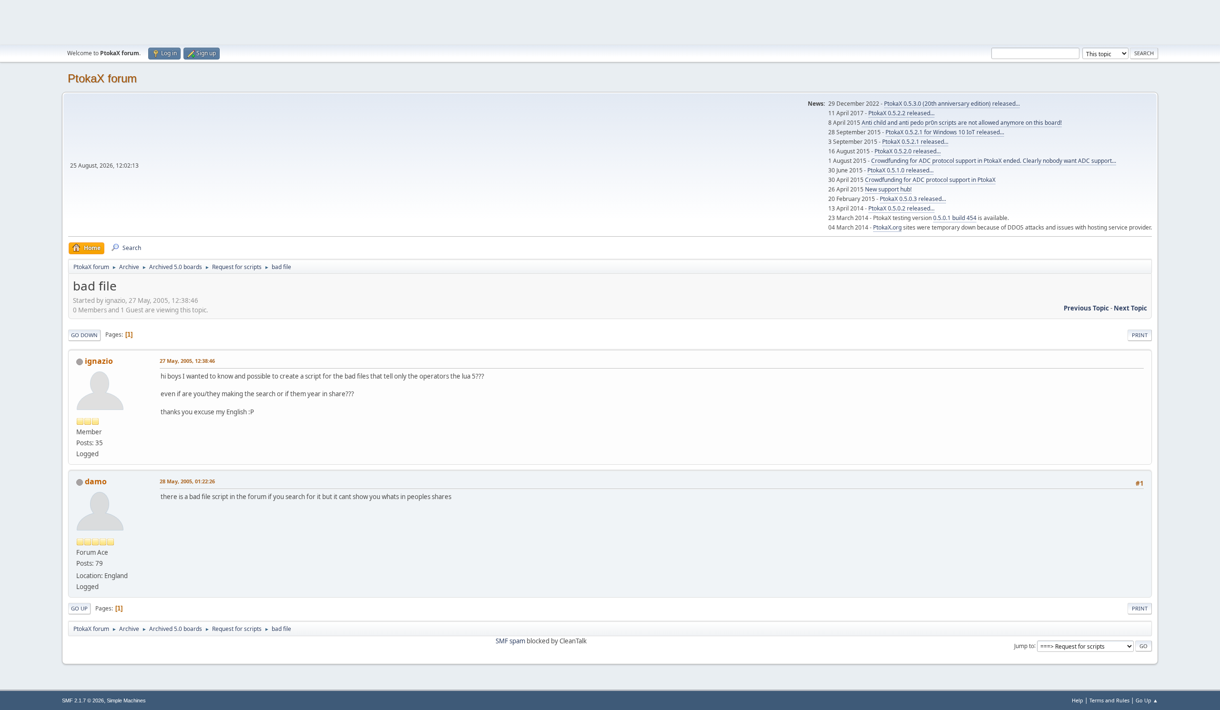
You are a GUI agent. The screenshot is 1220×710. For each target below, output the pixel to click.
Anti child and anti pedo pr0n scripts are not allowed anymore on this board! (962, 123)
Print (1140, 335)
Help (1077, 700)
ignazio (99, 361)
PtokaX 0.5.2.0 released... (907, 151)
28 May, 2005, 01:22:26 (187, 481)
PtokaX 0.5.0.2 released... (901, 208)
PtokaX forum (102, 78)
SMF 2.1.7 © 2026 (83, 700)
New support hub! (888, 189)
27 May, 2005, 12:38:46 (187, 360)
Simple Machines (126, 700)
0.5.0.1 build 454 (954, 218)
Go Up (79, 608)
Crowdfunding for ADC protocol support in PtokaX (930, 180)
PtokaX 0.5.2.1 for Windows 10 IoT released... (944, 132)
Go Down (84, 335)
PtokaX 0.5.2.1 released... (915, 142)
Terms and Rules (1109, 700)
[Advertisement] (610, 21)
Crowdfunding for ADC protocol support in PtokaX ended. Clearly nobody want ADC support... (993, 161)
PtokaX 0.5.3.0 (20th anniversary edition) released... (952, 104)
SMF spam (510, 641)
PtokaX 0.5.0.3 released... (913, 199)
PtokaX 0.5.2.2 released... (901, 113)
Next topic (1130, 308)
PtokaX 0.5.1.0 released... (900, 170)
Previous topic (1086, 308)
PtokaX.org (887, 227)
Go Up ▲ (1147, 700)
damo (96, 481)
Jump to (1024, 645)
